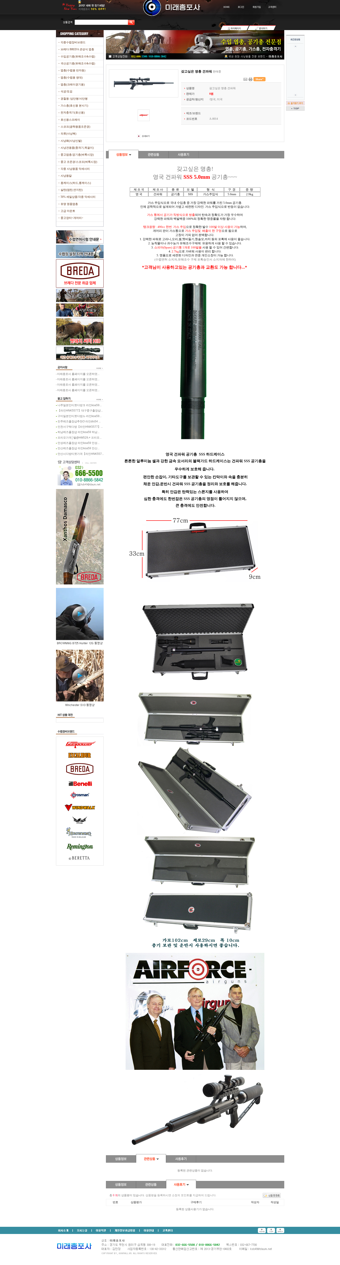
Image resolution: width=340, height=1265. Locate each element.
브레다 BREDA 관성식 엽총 (77, 49)
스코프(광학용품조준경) (75, 126)
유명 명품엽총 (69, 204)
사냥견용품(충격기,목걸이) (77, 147)
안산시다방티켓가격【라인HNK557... (81, 453)
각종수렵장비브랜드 (73, 42)
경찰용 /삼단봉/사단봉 (74, 98)
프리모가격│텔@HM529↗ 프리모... (80, 437)
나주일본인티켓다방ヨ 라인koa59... (80, 405)
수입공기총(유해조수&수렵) (78, 56)
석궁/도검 (66, 91)
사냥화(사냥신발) (71, 140)
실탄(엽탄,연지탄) (72, 189)
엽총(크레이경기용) (73, 84)
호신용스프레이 (70, 119)
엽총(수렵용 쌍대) (72, 77)
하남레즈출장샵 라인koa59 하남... (78, 432)
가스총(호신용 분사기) (74, 105)
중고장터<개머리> (72, 218)
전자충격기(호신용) (73, 112)
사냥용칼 (66, 175)
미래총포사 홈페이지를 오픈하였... (78, 374)
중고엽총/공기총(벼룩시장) (77, 154)
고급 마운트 (68, 211)
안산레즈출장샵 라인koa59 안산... (78, 448)
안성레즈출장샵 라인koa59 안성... (78, 443)
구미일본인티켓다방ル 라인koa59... (80, 416)
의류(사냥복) (68, 133)
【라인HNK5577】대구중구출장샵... (80, 410)
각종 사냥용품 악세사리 (75, 168)
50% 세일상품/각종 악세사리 (78, 196)
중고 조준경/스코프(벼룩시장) (79, 161)
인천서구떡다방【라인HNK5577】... (80, 426)
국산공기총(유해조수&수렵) (78, 63)
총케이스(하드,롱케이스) (76, 183)
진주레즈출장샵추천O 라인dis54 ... (79, 421)
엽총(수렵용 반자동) (73, 70)
